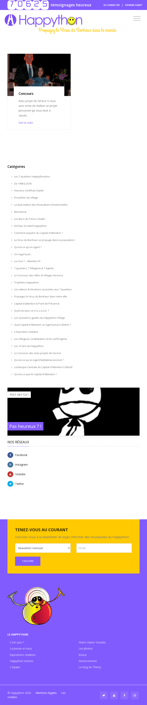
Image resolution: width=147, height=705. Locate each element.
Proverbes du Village (26, 197)
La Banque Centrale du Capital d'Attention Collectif (43, 367)
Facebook (21, 455)
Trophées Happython (26, 282)
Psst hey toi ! (19, 394)
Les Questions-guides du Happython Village (39, 317)
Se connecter (111, 5)
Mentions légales (46, 693)
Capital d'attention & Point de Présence (37, 303)
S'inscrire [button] (27, 561)
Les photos (86, 648)
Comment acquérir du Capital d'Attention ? (38, 233)
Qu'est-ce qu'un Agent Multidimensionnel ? (39, 360)
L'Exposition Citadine (26, 331)
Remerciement (88, 661)
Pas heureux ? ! (25, 426)
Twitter (19, 484)
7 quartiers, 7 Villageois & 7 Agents (34, 268)
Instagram (21, 464)
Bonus (83, 655)
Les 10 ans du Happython (29, 346)
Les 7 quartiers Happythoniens (32, 176)
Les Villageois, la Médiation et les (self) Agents (40, 339)
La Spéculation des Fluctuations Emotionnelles (41, 204)
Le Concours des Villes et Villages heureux (38, 275)
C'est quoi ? (17, 642)
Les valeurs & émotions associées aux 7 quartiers (43, 289)
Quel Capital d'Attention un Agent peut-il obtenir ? (42, 324)
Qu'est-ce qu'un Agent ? (28, 247)
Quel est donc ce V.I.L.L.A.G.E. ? (31, 310)
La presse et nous (21, 648)
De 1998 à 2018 (22, 183)
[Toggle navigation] (136, 18)
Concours (26, 93)
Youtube (20, 474)
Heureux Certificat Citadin (29, 190)
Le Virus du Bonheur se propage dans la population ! (44, 240)
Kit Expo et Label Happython (30, 226)
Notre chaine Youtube (92, 642)
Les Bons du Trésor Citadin (29, 219)
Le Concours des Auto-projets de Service (37, 353)
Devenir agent (133, 5)
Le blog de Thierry (90, 667)
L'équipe (15, 667)
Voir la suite (26, 122)
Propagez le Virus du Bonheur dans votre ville (40, 296)
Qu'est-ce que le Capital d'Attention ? (35, 374)
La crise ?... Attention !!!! (27, 261)
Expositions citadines (23, 655)
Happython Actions (21, 661)
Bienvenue (20, 211)
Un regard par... (23, 254)
